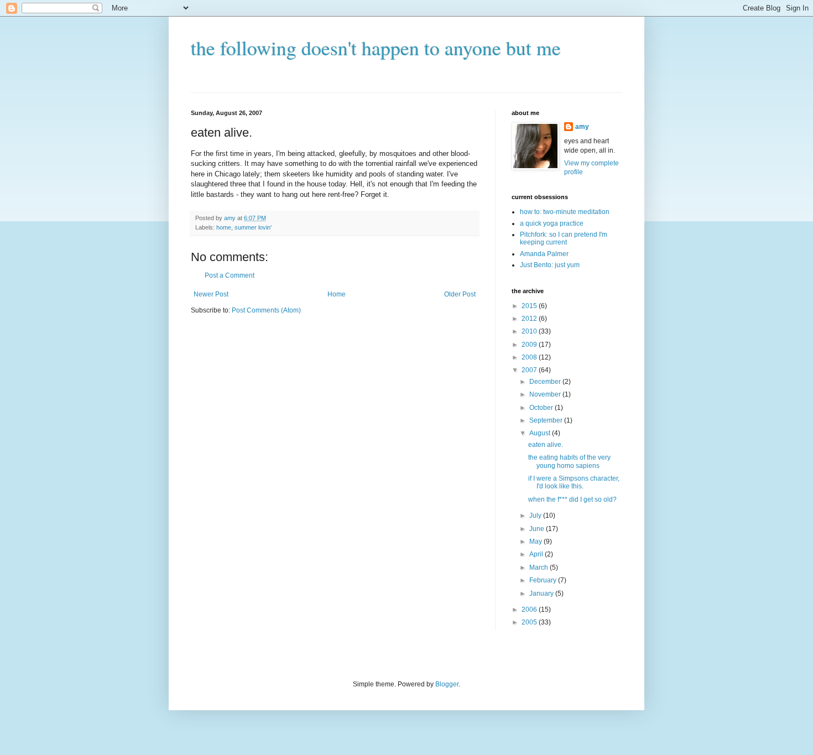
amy (582, 127)
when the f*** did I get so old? (572, 499)
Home (336, 294)
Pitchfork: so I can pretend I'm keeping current (563, 238)
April (537, 554)
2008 (530, 357)
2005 (530, 622)
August (540, 433)
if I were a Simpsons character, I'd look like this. (573, 482)
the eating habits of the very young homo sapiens (569, 461)
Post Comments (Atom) (266, 310)
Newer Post (211, 294)
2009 (530, 344)
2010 (530, 331)
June (537, 529)
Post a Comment (229, 275)
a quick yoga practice (551, 223)
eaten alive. (545, 445)
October (542, 408)
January (542, 593)
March (539, 567)
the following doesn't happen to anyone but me (376, 47)
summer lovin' (253, 227)
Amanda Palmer (544, 254)
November (545, 394)
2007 (530, 370)
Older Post (460, 294)
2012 (530, 318)
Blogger (446, 684)
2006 (530, 609)
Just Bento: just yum (550, 265)
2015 (530, 306)
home (223, 227)
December (545, 382)
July (536, 515)
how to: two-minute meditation (564, 212)
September (546, 420)
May (536, 541)
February (543, 580)
